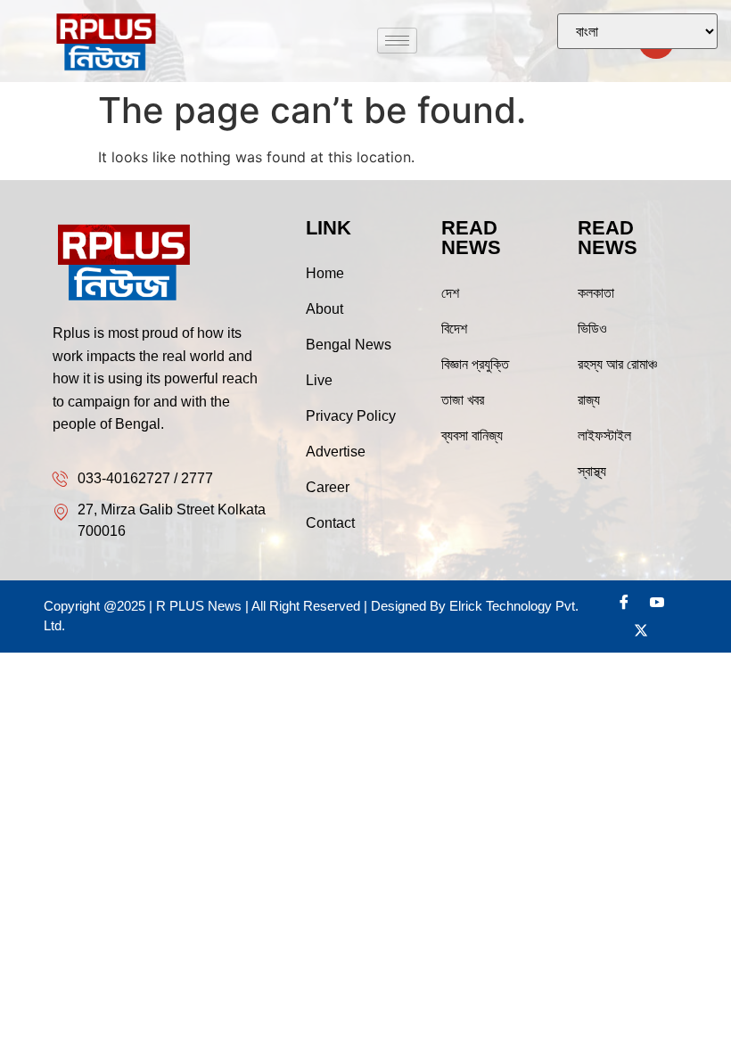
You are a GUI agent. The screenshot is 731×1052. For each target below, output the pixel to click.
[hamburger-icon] (397, 40)
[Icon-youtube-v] (657, 602)
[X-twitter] (641, 630)
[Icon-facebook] (624, 602)
